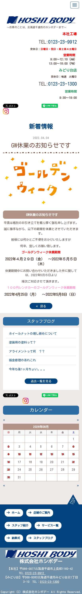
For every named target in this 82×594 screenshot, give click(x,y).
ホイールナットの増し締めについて (33, 333)
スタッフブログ (43, 538)
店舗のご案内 (41, 512)
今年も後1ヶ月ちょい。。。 (27, 369)
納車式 (16, 538)
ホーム (16, 512)
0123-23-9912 (62, 41)
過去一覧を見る (41, 381)
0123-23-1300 (49, 581)
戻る (41, 306)
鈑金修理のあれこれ (22, 360)
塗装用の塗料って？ (22, 342)
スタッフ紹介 (20, 525)
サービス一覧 (50, 525)
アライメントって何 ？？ (27, 351)
